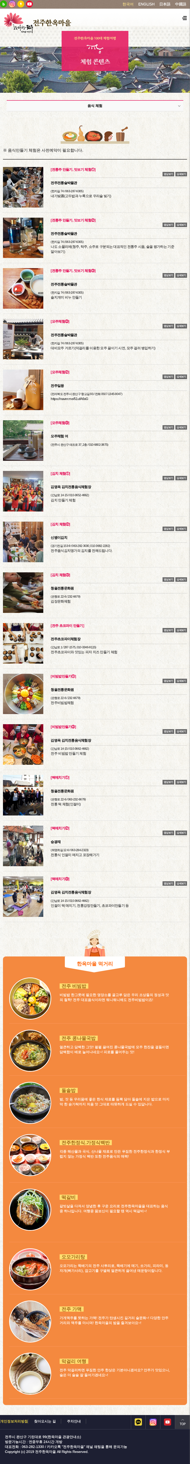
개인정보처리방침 (14, 1421)
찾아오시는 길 (45, 1421)
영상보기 (168, 174)
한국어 (128, 4)
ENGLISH (146, 4)
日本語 (164, 4)
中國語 (180, 4)
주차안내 (74, 1421)
